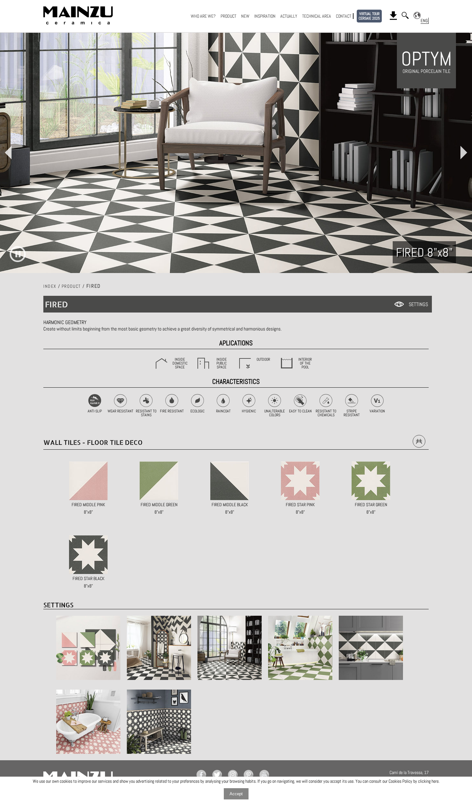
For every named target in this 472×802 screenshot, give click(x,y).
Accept (236, 793)
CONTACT (343, 16)
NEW (245, 16)
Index (50, 286)
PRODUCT (228, 16)
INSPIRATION (264, 16)
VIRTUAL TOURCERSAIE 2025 (369, 16)
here (435, 781)
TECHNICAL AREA (316, 16)
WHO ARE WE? (203, 16)
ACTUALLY (288, 16)
